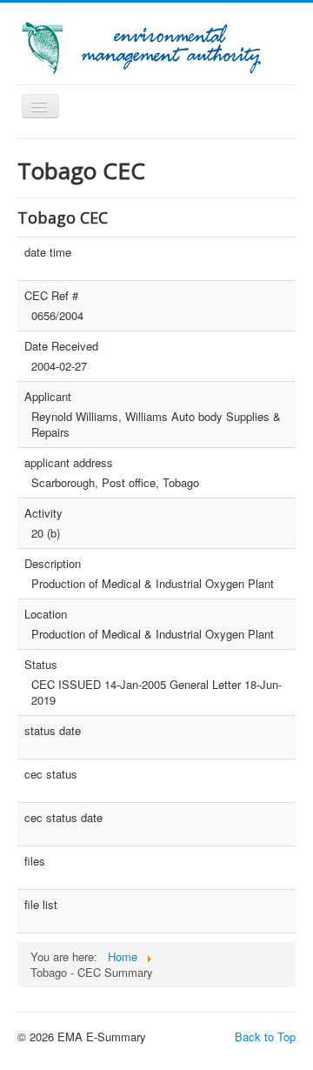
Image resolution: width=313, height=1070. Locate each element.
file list (40, 905)
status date (52, 731)
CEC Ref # (51, 296)
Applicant (47, 397)
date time (47, 252)
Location (45, 614)
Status (40, 664)
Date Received (61, 346)
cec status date (63, 818)
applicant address (68, 463)
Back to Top (265, 1036)
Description (52, 564)
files (34, 861)
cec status (50, 774)
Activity (43, 513)
